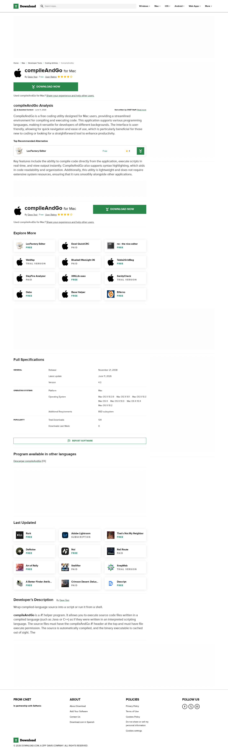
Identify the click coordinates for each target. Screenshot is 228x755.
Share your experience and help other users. (70, 95)
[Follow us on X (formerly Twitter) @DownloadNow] (190, 706)
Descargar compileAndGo (27, 461)
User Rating (51, 77)
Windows (143, 6)
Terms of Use (132, 711)
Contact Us (75, 717)
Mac (156, 6)
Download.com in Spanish (82, 722)
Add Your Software (79, 711)
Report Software (82, 440)
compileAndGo (50, 70)
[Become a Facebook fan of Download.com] (184, 706)
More (207, 6)
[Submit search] (42, 6)
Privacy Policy (132, 706)
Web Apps (194, 6)
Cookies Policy (133, 717)
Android (179, 6)
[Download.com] (24, 6)
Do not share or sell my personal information (137, 724)
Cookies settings (134, 730)
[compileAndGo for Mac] (17, 73)
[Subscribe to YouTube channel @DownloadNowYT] (197, 706)
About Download (78, 706)
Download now (48, 86)
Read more (141, 110)
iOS (166, 6)
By (31, 77)
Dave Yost (64, 600)
